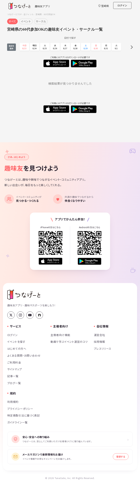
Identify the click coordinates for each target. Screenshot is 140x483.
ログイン (122, 5)
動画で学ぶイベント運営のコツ (69, 341)
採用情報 (99, 341)
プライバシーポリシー (20, 409)
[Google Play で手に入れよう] (89, 261)
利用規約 (13, 402)
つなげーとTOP (14, 14)
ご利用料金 (14, 362)
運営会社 (99, 335)
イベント (26, 21)
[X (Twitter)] (11, 315)
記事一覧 (13, 376)
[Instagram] (20, 315)
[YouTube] (30, 315)
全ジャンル (29, 14)
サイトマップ (14, 369)
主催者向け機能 (60, 335)
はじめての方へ (16, 348)
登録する (120, 456)
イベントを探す (16, 341)
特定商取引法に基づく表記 (23, 415)
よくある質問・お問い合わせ (23, 355)
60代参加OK (49, 14)
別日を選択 (11, 47)
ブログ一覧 (14, 383)
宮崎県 (39, 14)
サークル (41, 21)
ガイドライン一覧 (17, 422)
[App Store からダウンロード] (50, 261)
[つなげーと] (23, 295)
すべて (12, 21)
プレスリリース (102, 348)
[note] (39, 315)
